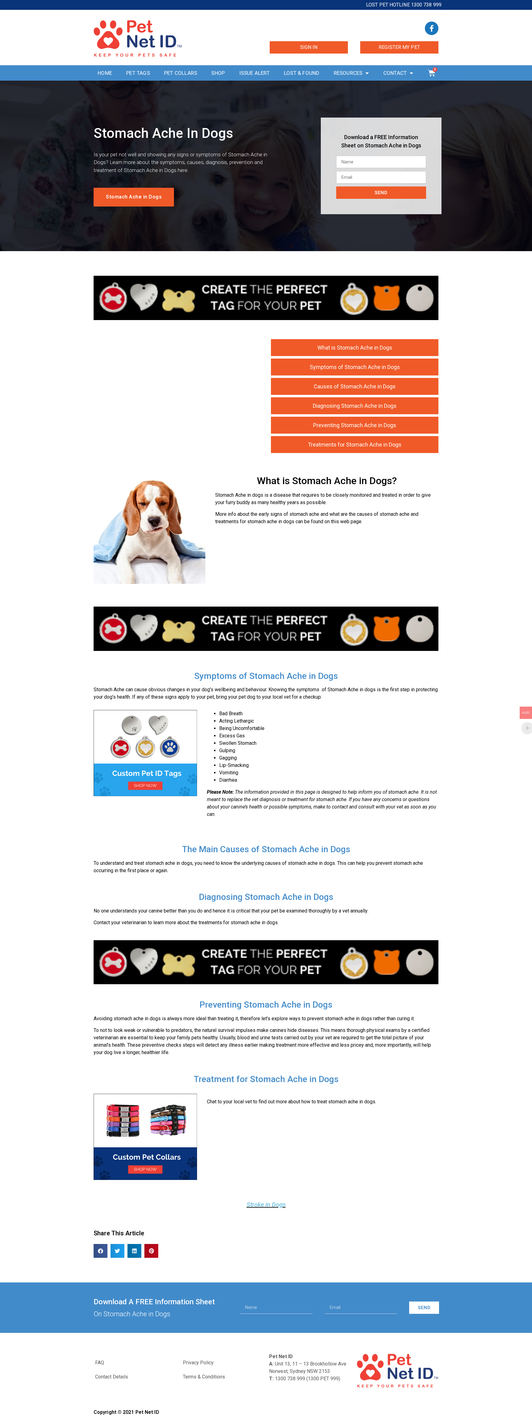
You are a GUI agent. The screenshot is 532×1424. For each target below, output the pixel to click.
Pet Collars (180, 73)
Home (105, 73)
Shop (218, 73)
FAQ (99, 1363)
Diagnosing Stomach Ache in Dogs (355, 406)
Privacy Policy (198, 1363)
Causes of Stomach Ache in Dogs (355, 386)
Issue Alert (254, 73)
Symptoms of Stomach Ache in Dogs (355, 367)
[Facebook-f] (431, 28)
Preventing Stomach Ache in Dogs (354, 425)
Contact (395, 73)
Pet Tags (138, 73)
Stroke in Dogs (266, 1204)
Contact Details (111, 1377)
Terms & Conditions (204, 1377)
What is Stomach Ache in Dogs (354, 347)
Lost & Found (301, 73)
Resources (348, 73)
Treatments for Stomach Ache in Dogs (354, 444)
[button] (100, 1251)
